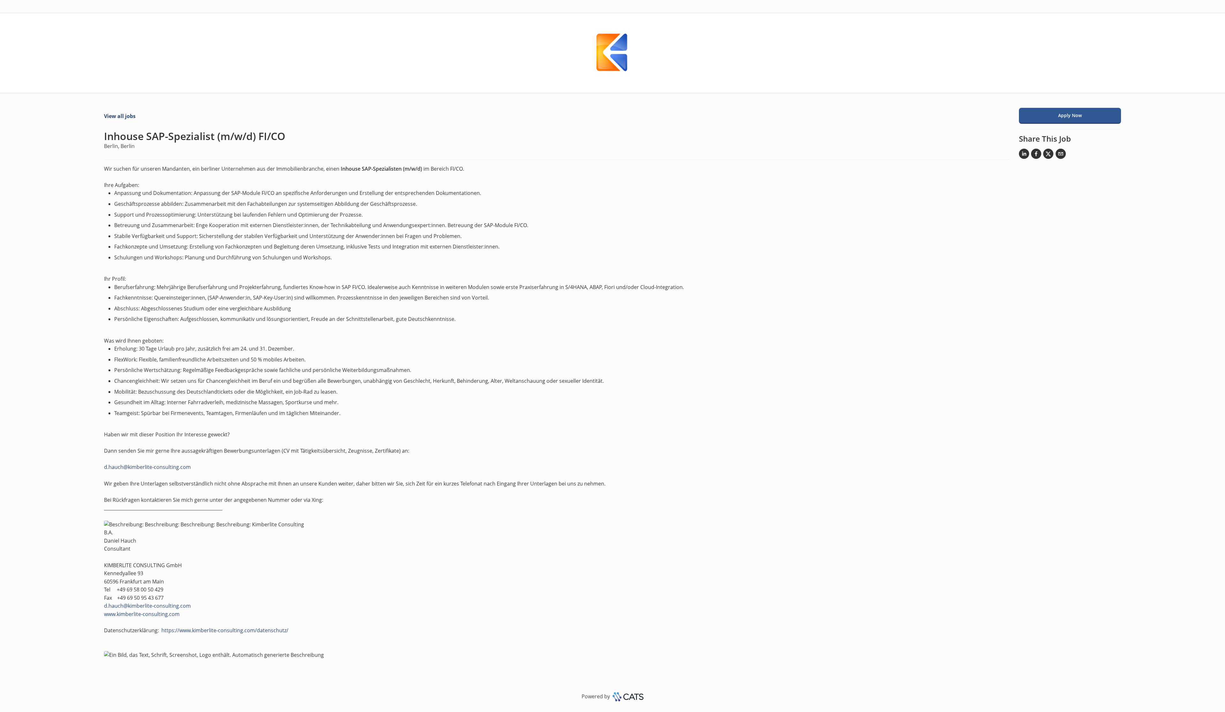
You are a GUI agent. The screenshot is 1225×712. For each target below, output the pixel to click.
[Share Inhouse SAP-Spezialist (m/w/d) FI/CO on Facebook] (1036, 155)
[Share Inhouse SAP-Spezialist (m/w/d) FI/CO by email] (1061, 155)
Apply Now (1070, 115)
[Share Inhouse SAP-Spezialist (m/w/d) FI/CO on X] (1048, 155)
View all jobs (120, 116)
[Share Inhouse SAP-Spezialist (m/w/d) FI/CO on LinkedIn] (1024, 155)
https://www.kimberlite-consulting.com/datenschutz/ (224, 630)
